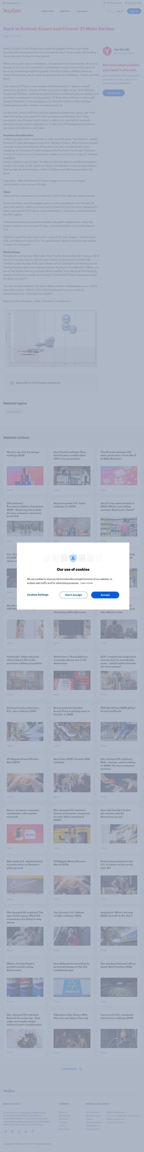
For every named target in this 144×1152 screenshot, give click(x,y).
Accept (105, 595)
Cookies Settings (38, 594)
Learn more (86, 582)
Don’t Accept (73, 595)
